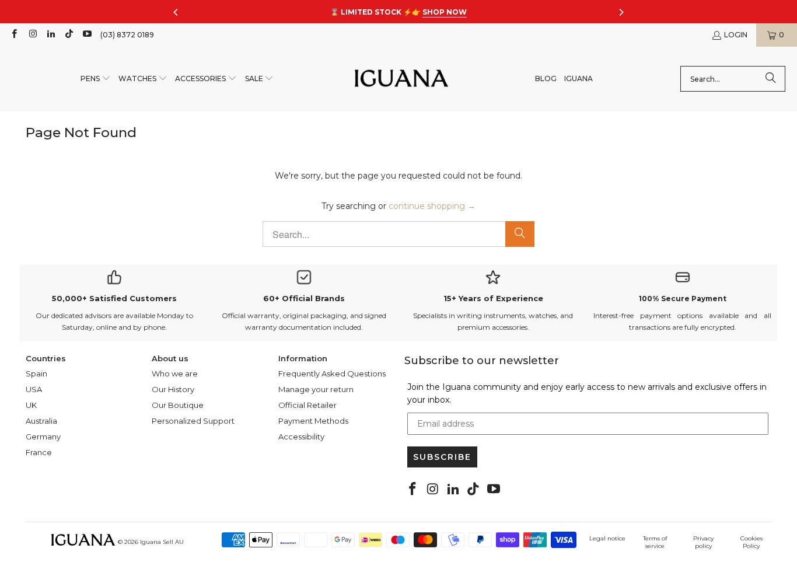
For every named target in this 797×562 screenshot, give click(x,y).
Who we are (175, 373)
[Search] (770, 79)
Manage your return (316, 389)
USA (34, 389)
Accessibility (301, 436)
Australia (41, 420)
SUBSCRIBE (442, 457)
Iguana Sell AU (162, 542)
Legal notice (607, 538)
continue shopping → (432, 206)
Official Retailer (307, 405)
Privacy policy (703, 542)
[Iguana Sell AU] (401, 79)
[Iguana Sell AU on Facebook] (14, 34)
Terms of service (655, 542)
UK (31, 405)
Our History (173, 389)
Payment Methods (313, 420)
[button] (96, 79)
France (39, 452)
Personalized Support (193, 420)
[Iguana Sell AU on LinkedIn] (50, 34)
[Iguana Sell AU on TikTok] (69, 34)
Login (735, 34)
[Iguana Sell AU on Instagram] (32, 34)
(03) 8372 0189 (127, 34)
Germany (43, 436)
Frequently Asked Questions (332, 373)
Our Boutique (178, 405)
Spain (36, 373)
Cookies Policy (751, 542)
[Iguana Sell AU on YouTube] (87, 34)
